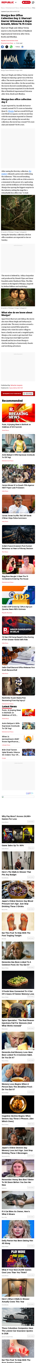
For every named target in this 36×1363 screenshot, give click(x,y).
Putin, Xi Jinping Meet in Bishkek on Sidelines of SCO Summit (16, 425)
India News (5, 491)
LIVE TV (27, 2)
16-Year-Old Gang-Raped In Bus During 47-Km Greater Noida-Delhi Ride (18, 638)
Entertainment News (7, 43)
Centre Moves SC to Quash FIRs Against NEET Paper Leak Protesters (18, 486)
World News (5, 430)
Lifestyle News (6, 745)
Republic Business (7, 612)
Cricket (4, 758)
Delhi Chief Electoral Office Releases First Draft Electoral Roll (18, 668)
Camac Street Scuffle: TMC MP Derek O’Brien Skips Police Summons (17, 516)
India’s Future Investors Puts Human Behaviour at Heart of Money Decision (17, 547)
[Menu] (33, 2)
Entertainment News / (13, 8)
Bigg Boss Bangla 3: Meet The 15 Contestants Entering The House (15, 577)
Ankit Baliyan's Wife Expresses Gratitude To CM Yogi (18, 456)
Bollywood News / (26, 8)
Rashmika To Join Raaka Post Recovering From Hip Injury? (14, 699)
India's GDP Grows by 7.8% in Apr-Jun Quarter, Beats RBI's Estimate (17, 608)
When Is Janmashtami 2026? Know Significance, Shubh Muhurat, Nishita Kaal (10, 741)
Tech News (5, 551)
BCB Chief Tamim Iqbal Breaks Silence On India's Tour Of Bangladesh (11, 754)
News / (3, 8)
